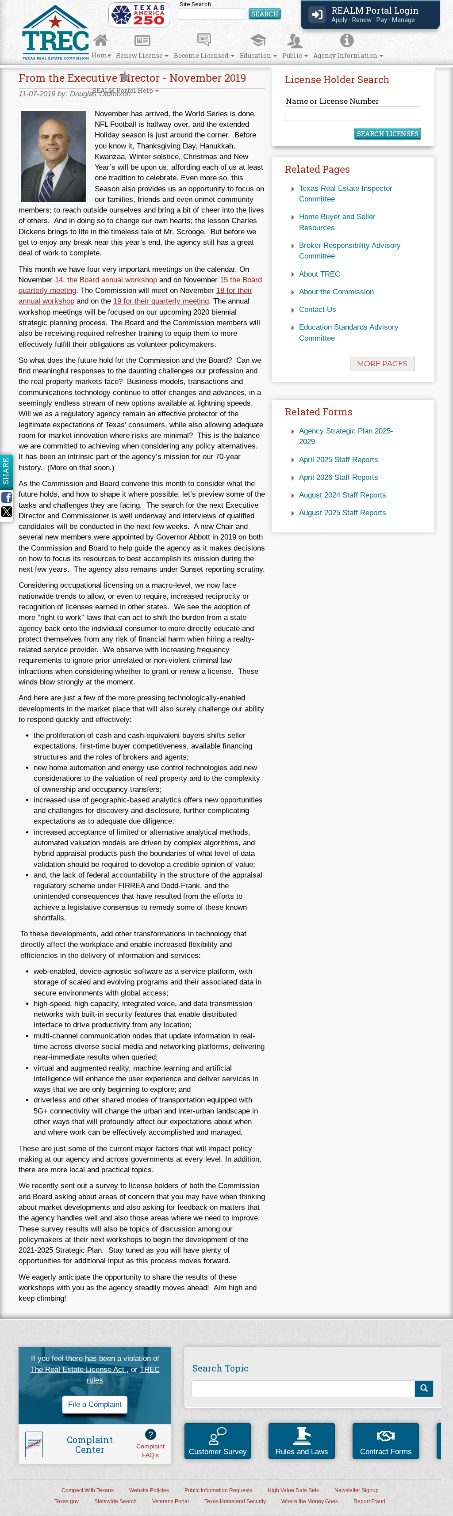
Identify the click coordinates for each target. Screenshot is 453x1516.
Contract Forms (386, 1452)
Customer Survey (218, 1452)
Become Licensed (202, 55)
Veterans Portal (170, 1501)
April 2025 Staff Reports (338, 460)
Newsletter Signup (356, 1490)
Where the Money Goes (309, 1501)
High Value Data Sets (293, 1490)
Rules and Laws (302, 1452)
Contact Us (317, 309)
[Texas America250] (138, 14)
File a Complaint (95, 1404)
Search (264, 13)
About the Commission (336, 292)
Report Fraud (369, 1501)
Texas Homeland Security (235, 1501)
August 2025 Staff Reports (342, 513)
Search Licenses (387, 133)
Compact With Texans (87, 1490)
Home (101, 55)
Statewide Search (115, 1501)
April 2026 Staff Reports (338, 477)
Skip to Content (16, 2)
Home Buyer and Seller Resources (337, 222)
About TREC (319, 274)
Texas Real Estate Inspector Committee (345, 193)
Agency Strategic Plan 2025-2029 (346, 436)
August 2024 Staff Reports (342, 495)
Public (292, 55)
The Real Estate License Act (79, 1369)
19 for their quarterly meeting (161, 301)
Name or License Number (332, 101)
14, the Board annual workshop (106, 280)
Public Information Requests (218, 1490)
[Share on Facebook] (9, 497)
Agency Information (346, 55)
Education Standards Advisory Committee (349, 332)
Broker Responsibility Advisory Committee (350, 250)
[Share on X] (6, 514)
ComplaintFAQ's (150, 1444)
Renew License (140, 55)
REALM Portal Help (123, 90)
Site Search (230, 11)
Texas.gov (66, 1501)
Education (256, 55)
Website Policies (149, 1490)
